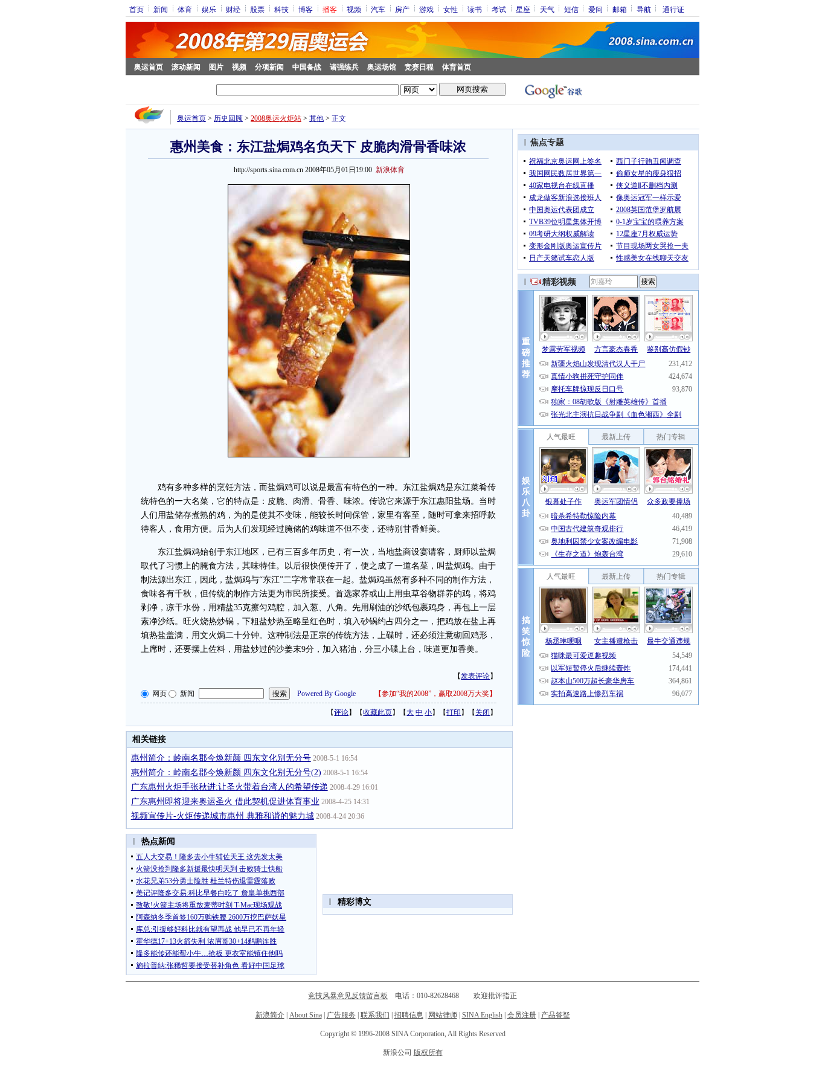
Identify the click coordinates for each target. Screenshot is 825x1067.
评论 (341, 712)
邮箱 (619, 9)
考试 (499, 9)
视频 (354, 9)
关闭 (482, 712)
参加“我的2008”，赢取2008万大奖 (435, 693)
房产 (402, 9)
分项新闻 (269, 67)
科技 (281, 9)
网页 (159, 693)
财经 (233, 9)
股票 (257, 9)
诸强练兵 (344, 67)
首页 (136, 9)
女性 (450, 9)
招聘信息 (408, 1015)
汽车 (378, 9)
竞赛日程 (419, 67)
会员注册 (521, 1015)
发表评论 (475, 676)
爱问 (595, 9)
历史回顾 (228, 118)
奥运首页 (148, 67)
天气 (547, 9)
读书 (474, 9)
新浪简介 (269, 1015)
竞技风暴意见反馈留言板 (348, 995)
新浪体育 (390, 170)
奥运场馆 (381, 67)
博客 (305, 9)
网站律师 (442, 1015)
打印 (453, 712)
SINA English (482, 1015)
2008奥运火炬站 (276, 118)
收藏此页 (377, 712)
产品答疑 (555, 1015)
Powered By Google (326, 693)
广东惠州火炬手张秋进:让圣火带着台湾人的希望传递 (229, 786)
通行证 (673, 9)
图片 (216, 67)
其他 (316, 118)
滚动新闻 (186, 67)
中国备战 (306, 67)
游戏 (426, 9)
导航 (644, 9)
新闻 (160, 9)
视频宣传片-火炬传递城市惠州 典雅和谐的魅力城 (222, 815)
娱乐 (209, 9)
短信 (571, 9)
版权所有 (428, 1052)
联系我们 (375, 1015)
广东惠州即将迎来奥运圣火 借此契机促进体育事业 (225, 801)
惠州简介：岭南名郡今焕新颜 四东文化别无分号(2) (226, 772)
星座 (523, 9)
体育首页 (456, 67)
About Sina (305, 1015)
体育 (185, 9)
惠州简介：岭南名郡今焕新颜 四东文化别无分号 (221, 757)
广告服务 (341, 1015)
